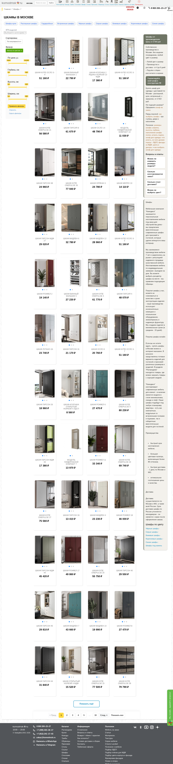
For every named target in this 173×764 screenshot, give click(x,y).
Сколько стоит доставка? (154, 183)
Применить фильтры (16, 106)
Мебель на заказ (129, 4)
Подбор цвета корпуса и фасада (118, 755)
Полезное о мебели (113, 747)
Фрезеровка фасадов (114, 758)
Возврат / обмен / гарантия (88, 735)
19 (95, 715)
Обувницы (101, 4)
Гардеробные (47, 24)
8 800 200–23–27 (159, 8)
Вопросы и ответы (84, 733)
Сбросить (12, 110)
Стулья (112, 4)
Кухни (116, 4)
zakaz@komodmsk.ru (45, 737)
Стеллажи (78, 4)
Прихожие (94, 4)
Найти (51, 3)
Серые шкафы (102, 24)
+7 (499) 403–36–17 (45, 730)
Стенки (88, 4)
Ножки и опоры (111, 761)
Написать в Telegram (45, 745)
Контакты (81, 744)
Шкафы (83, 4)
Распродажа (139, 4)
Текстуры (109, 738)
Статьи (108, 733)
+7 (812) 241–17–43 (45, 734)
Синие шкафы (158, 24)
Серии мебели (111, 741)
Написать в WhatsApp (46, 741)
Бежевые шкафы (120, 24)
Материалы (110, 735)
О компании (82, 730)
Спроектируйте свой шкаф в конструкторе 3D (154, 80)
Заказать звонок (130, 8)
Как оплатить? (83, 738)
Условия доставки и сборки (88, 741)
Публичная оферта (85, 747)
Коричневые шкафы (139, 24)
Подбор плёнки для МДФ (115, 752)
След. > (103, 715)
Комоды (67, 4)
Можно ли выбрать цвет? (154, 191)
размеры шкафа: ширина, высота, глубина (153, 127)
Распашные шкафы (29, 24)
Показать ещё (86, 704)
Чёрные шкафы (85, 24)
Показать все (117, 715)
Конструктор (60, 4)
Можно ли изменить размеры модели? (151, 162)
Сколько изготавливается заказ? (155, 174)
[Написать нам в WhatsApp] (144, 8)
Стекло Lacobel (111, 744)
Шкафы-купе (11, 24)
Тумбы (72, 4)
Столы (107, 4)
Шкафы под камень (154, 546)
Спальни (121, 4)
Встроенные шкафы (65, 24)
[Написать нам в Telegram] (137, 8)
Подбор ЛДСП (111, 750)
